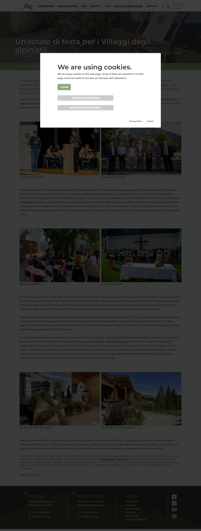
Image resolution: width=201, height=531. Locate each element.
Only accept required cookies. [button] (85, 107)
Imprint (150, 121)
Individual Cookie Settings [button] (85, 98)
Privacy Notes (135, 121)
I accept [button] (64, 87)
